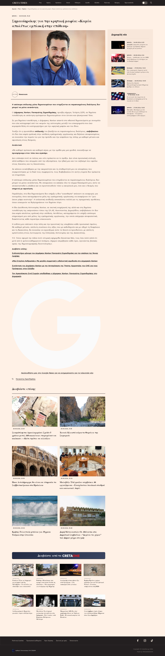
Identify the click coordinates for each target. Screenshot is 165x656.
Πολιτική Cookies (18, 640)
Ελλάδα (97, 2)
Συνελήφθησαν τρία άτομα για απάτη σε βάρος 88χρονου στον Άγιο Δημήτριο (94, 613)
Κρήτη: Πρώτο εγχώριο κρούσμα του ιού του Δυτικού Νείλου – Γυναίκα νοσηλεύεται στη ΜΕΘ (94, 583)
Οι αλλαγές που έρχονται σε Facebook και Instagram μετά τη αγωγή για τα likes (137, 99)
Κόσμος (117, 2)
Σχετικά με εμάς (61, 640)
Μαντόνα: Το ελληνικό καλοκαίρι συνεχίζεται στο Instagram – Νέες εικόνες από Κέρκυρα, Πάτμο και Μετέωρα (46, 615)
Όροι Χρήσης (48, 640)
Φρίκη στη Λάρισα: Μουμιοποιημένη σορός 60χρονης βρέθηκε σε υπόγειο (137, 85)
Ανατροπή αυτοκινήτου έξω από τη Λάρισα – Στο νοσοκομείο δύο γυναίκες (69, 582)
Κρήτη (49, 2)
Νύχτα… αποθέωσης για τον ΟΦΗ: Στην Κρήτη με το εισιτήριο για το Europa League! (138, 59)
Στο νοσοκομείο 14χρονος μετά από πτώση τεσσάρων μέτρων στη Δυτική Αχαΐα (138, 72)
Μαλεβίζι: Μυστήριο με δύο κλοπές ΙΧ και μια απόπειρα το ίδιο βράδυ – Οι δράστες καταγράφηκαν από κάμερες (137, 112)
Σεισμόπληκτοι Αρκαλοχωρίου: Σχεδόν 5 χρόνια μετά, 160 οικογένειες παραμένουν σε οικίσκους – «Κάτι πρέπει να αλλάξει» (34, 435)
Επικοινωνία (74, 640)
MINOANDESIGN (148, 651)
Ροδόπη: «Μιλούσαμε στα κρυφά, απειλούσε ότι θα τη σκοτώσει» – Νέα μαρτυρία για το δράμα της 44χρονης (45, 583)
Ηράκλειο (58, 2)
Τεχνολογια (131, 93)
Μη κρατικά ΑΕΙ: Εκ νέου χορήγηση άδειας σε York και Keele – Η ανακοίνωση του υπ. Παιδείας (70, 614)
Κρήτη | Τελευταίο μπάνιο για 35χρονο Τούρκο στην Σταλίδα (31, 533)
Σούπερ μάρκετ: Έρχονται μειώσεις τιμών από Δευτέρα (22, 612)
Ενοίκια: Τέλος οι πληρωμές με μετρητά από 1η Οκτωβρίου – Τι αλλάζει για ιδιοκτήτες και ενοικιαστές (22, 583)
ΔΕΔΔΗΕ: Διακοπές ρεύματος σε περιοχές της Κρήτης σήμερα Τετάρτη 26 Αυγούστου (137, 46)
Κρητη (14, 16)
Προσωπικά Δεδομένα (33, 640)
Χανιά (68, 2)
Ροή (40, 2)
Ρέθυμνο (77, 2)
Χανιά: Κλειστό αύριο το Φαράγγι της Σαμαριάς (79, 434)
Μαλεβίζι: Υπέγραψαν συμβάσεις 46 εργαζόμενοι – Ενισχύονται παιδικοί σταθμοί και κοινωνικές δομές (82, 485)
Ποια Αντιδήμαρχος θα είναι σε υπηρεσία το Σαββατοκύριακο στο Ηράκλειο (34, 484)
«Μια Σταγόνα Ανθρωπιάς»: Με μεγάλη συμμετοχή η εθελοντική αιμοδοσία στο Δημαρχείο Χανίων (54, 261)
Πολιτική (107, 2)
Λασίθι (87, 2)
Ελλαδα (130, 68)
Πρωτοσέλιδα (129, 2)
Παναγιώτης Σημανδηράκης (25, 379)
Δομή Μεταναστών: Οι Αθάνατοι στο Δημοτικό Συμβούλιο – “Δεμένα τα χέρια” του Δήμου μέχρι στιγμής (80, 534)
